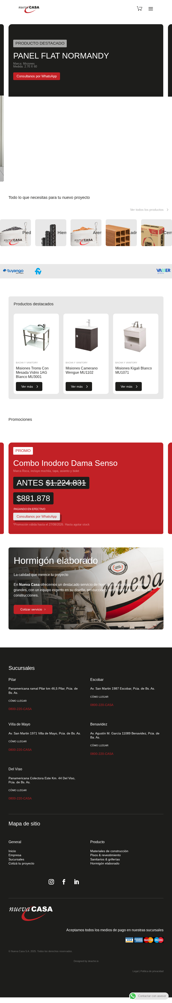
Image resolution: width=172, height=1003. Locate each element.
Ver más (27, 386)
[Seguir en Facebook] (63, 882)
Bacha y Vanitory (27, 362)
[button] (165, 99)
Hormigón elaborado (104, 863)
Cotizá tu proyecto (21, 863)
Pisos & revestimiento (105, 855)
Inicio (12, 851)
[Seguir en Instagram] (51, 882)
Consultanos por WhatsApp (37, 76)
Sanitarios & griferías (105, 859)
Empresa (15, 855)
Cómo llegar (18, 700)
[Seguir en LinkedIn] (76, 882)
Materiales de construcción (109, 851)
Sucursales (16, 859)
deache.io (93, 961)
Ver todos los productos (146, 209)
